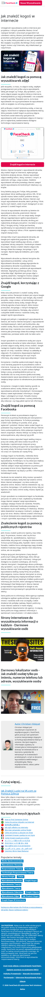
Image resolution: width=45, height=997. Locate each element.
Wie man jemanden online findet (18, 830)
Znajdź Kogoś (31, 881)
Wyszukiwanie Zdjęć (10, 896)
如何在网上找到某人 (12, 825)
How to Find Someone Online (16, 819)
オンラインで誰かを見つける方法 (17, 840)
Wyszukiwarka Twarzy (11, 884)
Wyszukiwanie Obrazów (12, 865)
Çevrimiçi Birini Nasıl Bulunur (17, 851)
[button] (22, 649)
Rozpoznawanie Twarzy (12, 869)
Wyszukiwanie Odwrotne (12, 892)
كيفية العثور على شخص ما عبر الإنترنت (18, 848)
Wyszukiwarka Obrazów (12, 881)
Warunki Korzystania (31, 973)
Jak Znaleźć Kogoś (30, 896)
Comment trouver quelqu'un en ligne (20, 835)
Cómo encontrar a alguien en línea (19, 833)
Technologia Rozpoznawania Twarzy (17, 873)
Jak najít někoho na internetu (16, 827)
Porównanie (9, 977)
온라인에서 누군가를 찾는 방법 (16, 843)
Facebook (29, 869)
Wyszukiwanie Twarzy (11, 888)
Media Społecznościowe (12, 861)
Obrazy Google (8, 877)
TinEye (21, 877)
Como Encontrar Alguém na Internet (19, 822)
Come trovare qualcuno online (17, 838)
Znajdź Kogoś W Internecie (13, 900)
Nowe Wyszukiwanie (30, 3)
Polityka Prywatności (12, 973)
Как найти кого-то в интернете (17, 846)
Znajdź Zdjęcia (32, 892)
